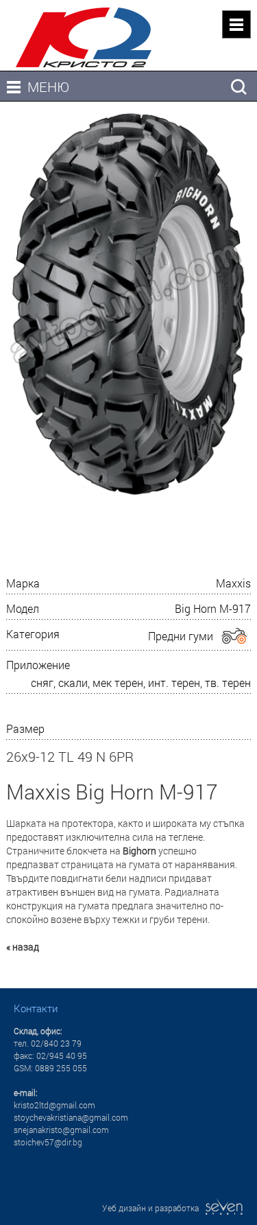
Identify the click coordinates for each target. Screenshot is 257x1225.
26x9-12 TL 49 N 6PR (70, 756)
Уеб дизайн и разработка (153, 1207)
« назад (22, 946)
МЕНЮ (48, 86)
